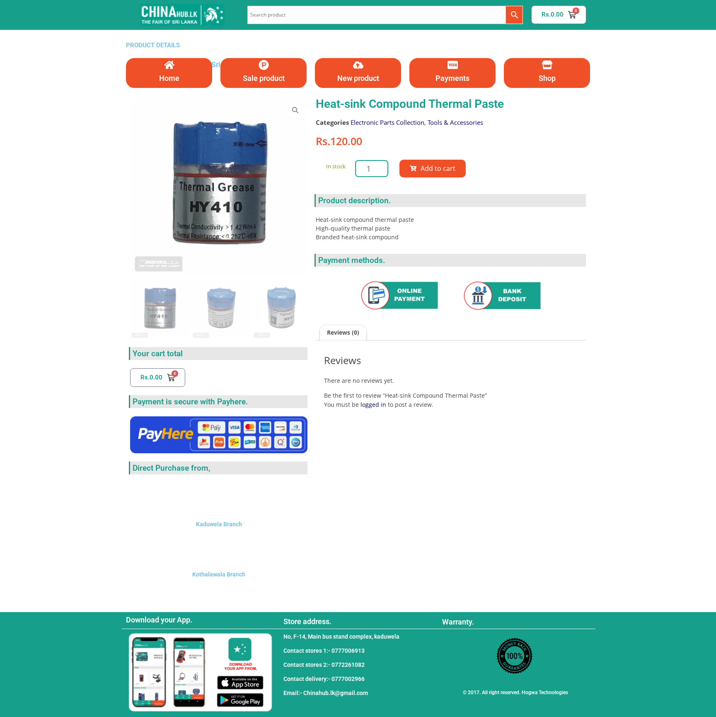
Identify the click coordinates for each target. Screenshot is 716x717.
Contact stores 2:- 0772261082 (324, 664)
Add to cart (438, 168)
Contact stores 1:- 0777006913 (324, 650)
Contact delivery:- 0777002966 (324, 679)
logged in (373, 404)
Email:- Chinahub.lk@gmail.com (325, 693)
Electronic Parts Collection (387, 122)
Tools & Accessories (455, 122)
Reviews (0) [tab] (343, 332)
